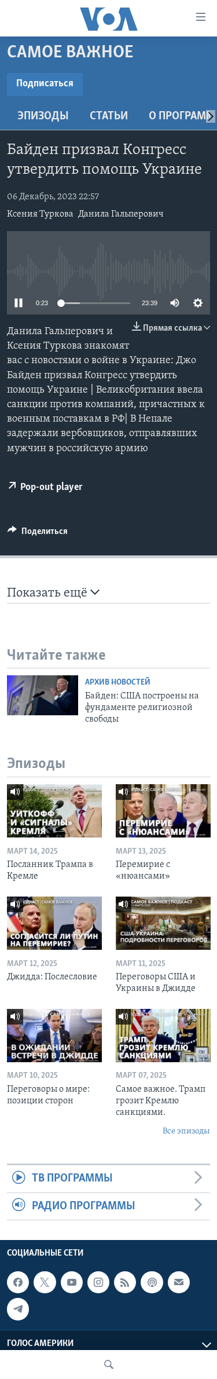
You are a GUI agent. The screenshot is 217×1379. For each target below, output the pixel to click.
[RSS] (125, 1282)
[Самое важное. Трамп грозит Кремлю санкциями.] (163, 1035)
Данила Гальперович (121, 214)
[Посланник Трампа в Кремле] (54, 810)
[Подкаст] (152, 1282)
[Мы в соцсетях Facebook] (18, 1282)
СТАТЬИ (109, 116)
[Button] (38, 534)
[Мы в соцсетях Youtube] (72, 1282)
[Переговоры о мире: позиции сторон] (54, 1035)
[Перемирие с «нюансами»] (163, 810)
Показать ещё (48, 593)
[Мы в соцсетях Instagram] (98, 1282)
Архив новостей (117, 682)
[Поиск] (108, 1364)
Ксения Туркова (40, 214)
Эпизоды (43, 116)
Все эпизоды (186, 1131)
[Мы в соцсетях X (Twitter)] (45, 1282)
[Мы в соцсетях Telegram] (18, 1309)
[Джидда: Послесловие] (54, 923)
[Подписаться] (179, 1282)
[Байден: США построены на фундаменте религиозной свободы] (42, 695)
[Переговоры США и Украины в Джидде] (163, 923)
